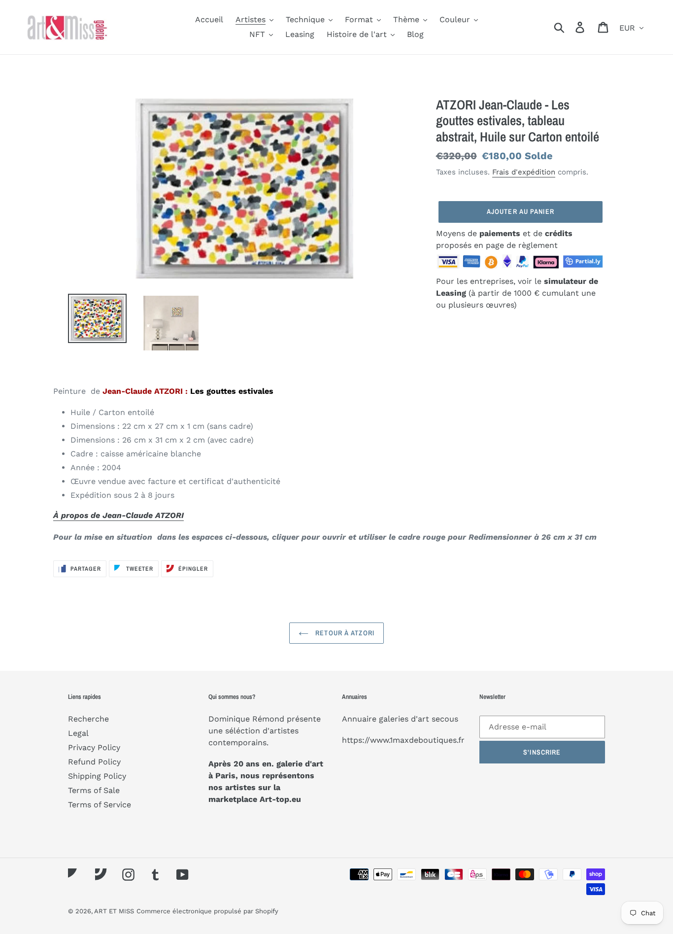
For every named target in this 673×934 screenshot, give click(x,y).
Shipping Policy (97, 776)
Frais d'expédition (523, 172)
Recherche (88, 719)
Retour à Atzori (343, 632)
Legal (78, 733)
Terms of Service (99, 804)
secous (445, 719)
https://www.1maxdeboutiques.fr (403, 740)
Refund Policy (94, 761)
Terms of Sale (94, 790)
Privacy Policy (94, 747)
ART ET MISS (114, 911)
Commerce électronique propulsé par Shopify (207, 911)
